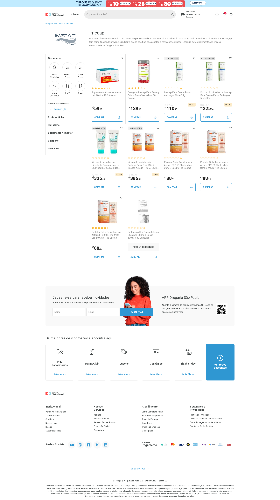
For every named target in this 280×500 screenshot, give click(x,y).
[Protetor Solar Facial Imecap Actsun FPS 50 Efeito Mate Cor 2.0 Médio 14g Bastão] (216, 142)
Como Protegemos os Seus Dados (205, 422)
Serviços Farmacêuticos (105, 422)
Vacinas (97, 415)
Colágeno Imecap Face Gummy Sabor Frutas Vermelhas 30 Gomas (143, 95)
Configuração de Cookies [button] (201, 426)
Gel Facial (53, 148)
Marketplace (147, 431)
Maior (80, 75)
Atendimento (150, 406)
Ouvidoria (50, 419)
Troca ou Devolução (151, 427)
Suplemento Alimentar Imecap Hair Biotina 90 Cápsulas (107, 94)
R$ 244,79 (205, 105)
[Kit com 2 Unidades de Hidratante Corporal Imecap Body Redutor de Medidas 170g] (107, 142)
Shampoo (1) (59, 109)
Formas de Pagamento (152, 415)
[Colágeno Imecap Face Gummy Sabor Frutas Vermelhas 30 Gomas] (143, 72)
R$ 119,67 (168, 105)
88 (169, 178)
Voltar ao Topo (138, 468)
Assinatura (99, 430)
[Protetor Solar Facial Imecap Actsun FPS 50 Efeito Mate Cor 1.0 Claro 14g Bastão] (107, 211)
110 (170, 108)
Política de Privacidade (200, 415)
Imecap (69, 24)
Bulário (49, 427)
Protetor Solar (56, 117)
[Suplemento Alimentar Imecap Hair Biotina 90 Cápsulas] (107, 72)
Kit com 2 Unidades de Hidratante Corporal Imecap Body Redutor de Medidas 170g (105, 165)
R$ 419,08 (132, 175)
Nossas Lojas (51, 423)
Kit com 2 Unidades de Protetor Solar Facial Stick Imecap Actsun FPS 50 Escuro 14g (143, 165)
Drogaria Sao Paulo (54, 24)
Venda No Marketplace (56, 412)
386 (134, 178)
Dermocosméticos (58, 103)
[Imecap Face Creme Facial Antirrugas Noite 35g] (180, 72)
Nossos (99, 408)
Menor (67, 75)
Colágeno (53, 140)
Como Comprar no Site (152, 412)
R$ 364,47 (96, 175)
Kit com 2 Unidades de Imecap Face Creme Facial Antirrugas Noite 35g (216, 95)
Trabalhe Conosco (54, 415)
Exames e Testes (101, 418)
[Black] (140, 3)
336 (98, 178)
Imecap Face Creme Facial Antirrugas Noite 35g (177, 94)
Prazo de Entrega (150, 419)
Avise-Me (135, 257)
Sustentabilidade (53, 431)
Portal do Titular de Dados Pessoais (206, 418)
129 (134, 108)
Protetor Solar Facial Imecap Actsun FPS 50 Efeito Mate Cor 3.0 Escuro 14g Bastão (178, 165)
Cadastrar (137, 312)
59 (97, 108)
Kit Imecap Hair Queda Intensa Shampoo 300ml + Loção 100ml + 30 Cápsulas (143, 235)
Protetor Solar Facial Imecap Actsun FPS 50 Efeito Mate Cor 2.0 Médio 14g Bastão (214, 165)
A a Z (67, 93)
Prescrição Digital (102, 426)
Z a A (80, 93)
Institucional (53, 406)
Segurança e (197, 408)
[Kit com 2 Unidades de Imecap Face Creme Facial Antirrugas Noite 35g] (216, 72)
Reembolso (147, 423)
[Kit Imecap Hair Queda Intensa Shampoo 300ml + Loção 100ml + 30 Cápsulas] (143, 211)
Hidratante (54, 125)
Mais (54, 75)
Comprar (99, 117)
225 (207, 108)
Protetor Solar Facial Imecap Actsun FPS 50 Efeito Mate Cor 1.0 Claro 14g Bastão (106, 235)
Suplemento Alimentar (60, 133)
